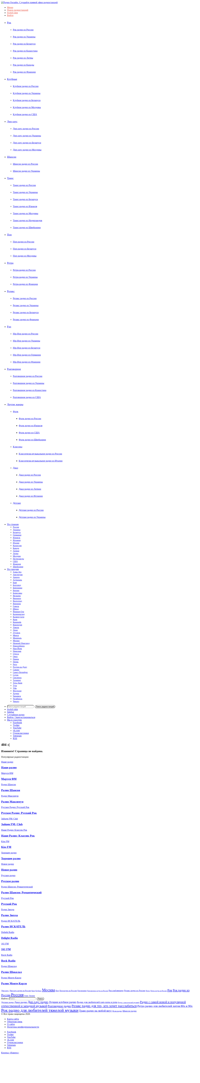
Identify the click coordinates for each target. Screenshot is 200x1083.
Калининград (19, 614)
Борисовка (17, 593)
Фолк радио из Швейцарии (32, 439)
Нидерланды (18, 559)
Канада (16, 548)
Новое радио (9, 869)
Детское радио (7, 1002)
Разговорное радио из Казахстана (29, 390)
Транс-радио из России (24, 185)
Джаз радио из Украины (31, 482)
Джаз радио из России (30, 475)
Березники (17, 588)
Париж (16, 659)
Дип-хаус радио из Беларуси (27, 142)
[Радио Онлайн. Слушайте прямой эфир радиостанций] (29, 2)
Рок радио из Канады (23, 65)
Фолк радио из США (29, 432)
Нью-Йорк (17, 649)
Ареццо (16, 577)
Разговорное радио (59, 1006)
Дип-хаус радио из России (26, 128)
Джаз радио (20, 1002)
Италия (16, 543)
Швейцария (18, 567)
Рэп (9, 326)
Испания (16, 540)
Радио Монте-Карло (14, 983)
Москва (16, 641)
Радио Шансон (10, 790)
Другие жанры (15, 404)
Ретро (10, 262)
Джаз (15, 468)
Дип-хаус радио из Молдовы (27, 149)
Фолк (15, 411)
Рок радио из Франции (24, 72)
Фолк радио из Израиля (30, 425)
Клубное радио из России (26, 86)
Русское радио (10, 881)
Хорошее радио (11, 858)
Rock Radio (8, 960)
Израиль (16, 538)
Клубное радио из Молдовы (27, 107)
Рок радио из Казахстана (25, 51)
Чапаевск (17, 696)
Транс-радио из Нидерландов (27, 220)
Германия (17, 535)
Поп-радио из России (23, 241)
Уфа (15, 688)
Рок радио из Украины (24, 37)
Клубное (38, 991)
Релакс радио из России (25, 298)
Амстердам (18, 575)
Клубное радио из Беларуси (27, 100)
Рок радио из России (23, 29)
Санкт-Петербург (20, 672)
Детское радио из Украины (32, 517)
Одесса (16, 654)
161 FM (6, 949)
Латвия (16, 551)
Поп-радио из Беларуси (24, 249)
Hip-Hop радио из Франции (26, 362)
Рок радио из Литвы (23, 58)
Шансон (11, 156)
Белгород (17, 585)
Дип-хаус (12, 121)
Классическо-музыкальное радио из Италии (41, 461)
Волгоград (17, 601)
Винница (17, 598)
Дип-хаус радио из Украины (27, 135)
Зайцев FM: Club (12, 824)
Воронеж (17, 604)
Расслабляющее (116, 990)
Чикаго (16, 701)
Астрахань (17, 580)
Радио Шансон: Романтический (21, 892)
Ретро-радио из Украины (25, 277)
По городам (13, 569)
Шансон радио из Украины (26, 171)
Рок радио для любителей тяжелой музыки (39, 1010)
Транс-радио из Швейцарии (27, 227)
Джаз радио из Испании (31, 496)
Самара (16, 670)
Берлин (16, 590)
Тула (15, 685)
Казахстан (17, 546)
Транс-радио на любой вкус (95, 1010)
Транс (10, 178)
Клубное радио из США (25, 114)
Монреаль (17, 638)
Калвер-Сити (18, 617)
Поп (9, 234)
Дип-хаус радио (38, 1002)
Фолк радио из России (30, 418)
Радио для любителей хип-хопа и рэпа (97, 1002)
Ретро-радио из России (24, 270)
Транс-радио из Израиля (25, 206)
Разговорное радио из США (27, 397)
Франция (17, 564)
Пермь (15, 662)
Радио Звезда (9, 915)
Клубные (12, 79)
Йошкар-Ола (18, 612)
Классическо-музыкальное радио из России (40, 454)
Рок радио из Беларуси (24, 44)
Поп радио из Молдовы (24, 256)
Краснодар (17, 625)
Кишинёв (17, 622)
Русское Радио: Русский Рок (19, 812)
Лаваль (16, 627)
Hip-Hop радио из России (25, 333)
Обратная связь (14, 1021)
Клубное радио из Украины (26, 93)
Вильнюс (17, 596)
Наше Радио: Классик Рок (18, 835)
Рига (15, 664)
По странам (13, 524)
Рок (9, 22)
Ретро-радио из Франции (25, 284)
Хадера (16, 693)
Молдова (17, 556)
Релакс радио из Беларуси (26, 312)
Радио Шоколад (11, 972)
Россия (16, 527)
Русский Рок (9, 903)
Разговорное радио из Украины (28, 383)
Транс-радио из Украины (25, 192)
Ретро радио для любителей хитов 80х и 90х (165, 1006)
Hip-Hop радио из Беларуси (26, 348)
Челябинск (17, 699)
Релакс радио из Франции (26, 319)
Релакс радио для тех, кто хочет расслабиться (104, 1006)
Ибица (16, 609)
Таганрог (17, 680)
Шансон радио (130, 1011)
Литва (15, 553)
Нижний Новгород (21, 643)
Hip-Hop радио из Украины (26, 341)
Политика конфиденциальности (23, 1027)
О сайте (11, 1024)
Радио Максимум (12, 801)
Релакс (11, 291)
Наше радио (9, 767)
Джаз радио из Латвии (30, 489)
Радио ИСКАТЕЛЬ (13, 926)
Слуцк (15, 675)
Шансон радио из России (25, 164)
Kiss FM (6, 847)
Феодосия (17, 691)
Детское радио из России (31, 510)
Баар (15, 582)
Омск (15, 656)
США (15, 561)
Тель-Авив (17, 683)
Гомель (16, 606)
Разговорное (14, 369)
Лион (15, 630)
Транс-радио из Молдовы (25, 213)
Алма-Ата (17, 572)
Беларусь (17, 532)
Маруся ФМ (9, 778)
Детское (17, 503)
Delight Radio (9, 937)
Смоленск (17, 678)
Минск (16, 635)
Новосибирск (19, 646)
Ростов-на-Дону (20, 667)
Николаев (17, 651)
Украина (16, 530)
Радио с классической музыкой (128, 1002)
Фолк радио (117, 1011)
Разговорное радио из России (27, 376)
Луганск (16, 633)
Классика (17, 446)
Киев (15, 619)
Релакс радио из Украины (26, 305)
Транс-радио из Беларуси (25, 199)
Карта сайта (13, 1019)
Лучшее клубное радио (62, 1002)
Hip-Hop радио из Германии (27, 355)
